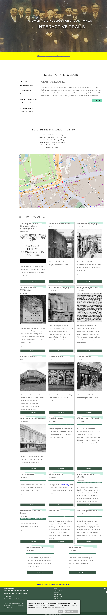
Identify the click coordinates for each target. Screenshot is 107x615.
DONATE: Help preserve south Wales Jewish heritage (53, 56)
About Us (57, 592)
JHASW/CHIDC (58, 590)
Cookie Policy (58, 598)
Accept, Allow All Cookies (71, 611)
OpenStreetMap (92, 206)
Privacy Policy (51, 607)
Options (61, 611)
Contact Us (57, 594)
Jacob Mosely (64, 485)
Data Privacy (58, 596)
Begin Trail (97, 100)
